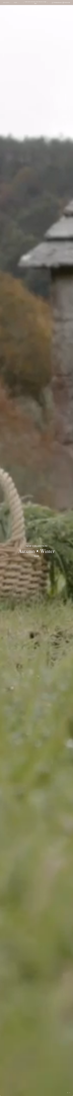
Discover (36, 556)
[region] (36, 550)
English (15, 2)
